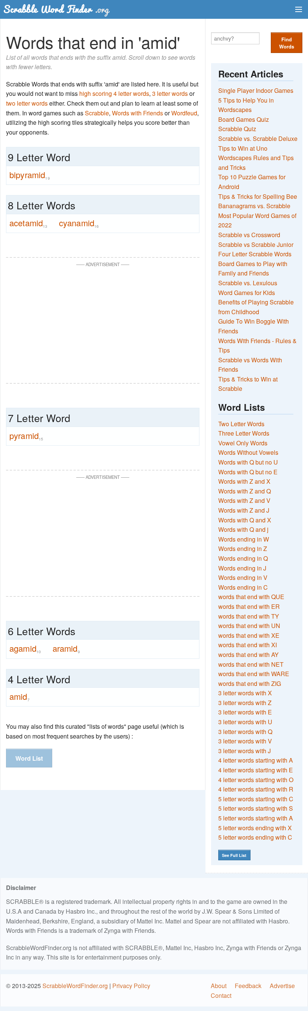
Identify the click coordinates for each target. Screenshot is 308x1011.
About (218, 985)
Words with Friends (137, 113)
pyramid (26, 436)
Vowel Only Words (242, 443)
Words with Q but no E (248, 472)
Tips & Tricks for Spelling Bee (257, 196)
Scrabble (97, 113)
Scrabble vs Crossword (249, 234)
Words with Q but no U (248, 462)
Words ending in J (242, 568)
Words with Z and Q (244, 491)
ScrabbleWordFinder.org (75, 985)
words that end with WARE (253, 673)
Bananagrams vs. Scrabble (254, 205)
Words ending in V (242, 577)
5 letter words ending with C (255, 837)
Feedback (248, 985)
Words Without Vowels (248, 452)
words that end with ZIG (249, 683)
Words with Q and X (244, 520)
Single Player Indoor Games (255, 90)
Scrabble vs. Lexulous (247, 282)
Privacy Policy (131, 985)
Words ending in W (243, 539)
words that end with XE (248, 635)
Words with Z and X (244, 481)
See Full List (234, 855)
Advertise (282, 985)
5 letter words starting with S (255, 808)
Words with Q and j (243, 529)
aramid (66, 648)
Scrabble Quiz (237, 128)
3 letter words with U (245, 721)
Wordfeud (184, 113)
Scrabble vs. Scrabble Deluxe (257, 138)
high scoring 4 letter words (114, 93)
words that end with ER (249, 606)
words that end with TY (248, 616)
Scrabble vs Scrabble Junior (255, 244)
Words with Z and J (243, 510)
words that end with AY (248, 654)
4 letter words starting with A (255, 760)
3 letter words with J (244, 750)
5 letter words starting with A (255, 818)
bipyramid (29, 175)
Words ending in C (243, 587)
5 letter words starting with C (255, 799)
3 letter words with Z (245, 702)
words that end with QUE (251, 596)
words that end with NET (251, 664)
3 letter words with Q (245, 731)
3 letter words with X (245, 693)
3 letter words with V (245, 741)
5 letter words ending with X (255, 827)
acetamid (28, 223)
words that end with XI (247, 644)
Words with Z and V (244, 500)
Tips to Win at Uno (242, 148)
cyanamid (79, 223)
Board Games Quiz (243, 119)
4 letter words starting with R (255, 789)
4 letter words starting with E (255, 770)
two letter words (27, 103)
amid (19, 696)
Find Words (286, 43)
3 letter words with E (245, 712)
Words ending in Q (243, 558)
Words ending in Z (242, 548)
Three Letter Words (243, 433)
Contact (221, 995)
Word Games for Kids (246, 292)
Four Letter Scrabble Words (254, 254)
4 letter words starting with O (255, 779)
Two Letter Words (241, 423)
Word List (29, 758)
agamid (25, 648)
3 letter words (170, 93)
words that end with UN (249, 625)
